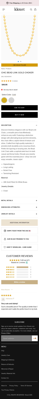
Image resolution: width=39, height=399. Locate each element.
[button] (10, 267)
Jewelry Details (8, 214)
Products (8, 68)
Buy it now (19, 115)
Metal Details (7, 200)
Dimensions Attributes (10, 207)
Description (6, 125)
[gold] (4, 100)
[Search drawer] (31, 9)
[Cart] (35, 9)
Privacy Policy (5, 333)
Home (3, 68)
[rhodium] (11, 100)
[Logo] (19, 9)
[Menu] (4, 9)
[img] (6, 295)
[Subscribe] (35, 338)
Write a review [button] (19, 282)
